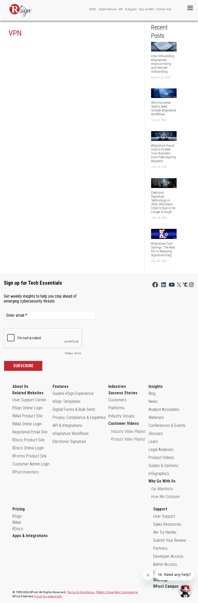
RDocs (17, 528)
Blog (151, 393)
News (153, 401)
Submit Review (107, 9)
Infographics (158, 473)
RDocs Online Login (28, 448)
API (121, 9)
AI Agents (131, 9)
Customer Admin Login (31, 464)
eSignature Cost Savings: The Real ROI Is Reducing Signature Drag (163, 249)
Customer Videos (123, 423)
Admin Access (165, 564)
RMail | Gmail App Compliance (117, 592)
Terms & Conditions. (81, 592)
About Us (20, 386)
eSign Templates (66, 401)
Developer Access (168, 556)
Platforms (116, 407)
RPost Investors (25, 472)
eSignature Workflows (71, 433)
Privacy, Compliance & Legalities (79, 417)
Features (61, 386)
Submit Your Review (169, 540)
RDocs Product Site (28, 440)
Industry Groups (121, 415)
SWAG (92, 9)
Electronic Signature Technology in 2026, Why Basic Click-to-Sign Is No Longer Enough (163, 202)
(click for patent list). (48, 596)
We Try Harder (165, 532)
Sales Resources (167, 524)
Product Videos (161, 457)
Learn (153, 441)
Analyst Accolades (163, 409)
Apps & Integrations (30, 535)
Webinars (156, 417)
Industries (117, 386)
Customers (117, 399)
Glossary (155, 433)
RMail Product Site (27, 415)
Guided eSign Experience (73, 393)
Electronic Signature (69, 441)
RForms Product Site (29, 456)
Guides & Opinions (163, 465)
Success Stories (122, 392)
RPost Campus (166, 586)
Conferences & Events (167, 425)
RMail (16, 522)
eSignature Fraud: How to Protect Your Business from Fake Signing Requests (163, 153)
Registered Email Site (29, 431)
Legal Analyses (161, 449)
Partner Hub (163, 9)
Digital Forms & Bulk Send (74, 409)
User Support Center (29, 399)
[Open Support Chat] (185, 590)
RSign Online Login (27, 407)
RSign (17, 516)
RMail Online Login (27, 423)
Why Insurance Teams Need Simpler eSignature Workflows (163, 108)
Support (160, 509)
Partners (160, 548)
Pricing (18, 509)
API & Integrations (67, 425)
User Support (164, 516)
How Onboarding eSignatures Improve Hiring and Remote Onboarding (162, 63)
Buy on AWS (146, 9)
